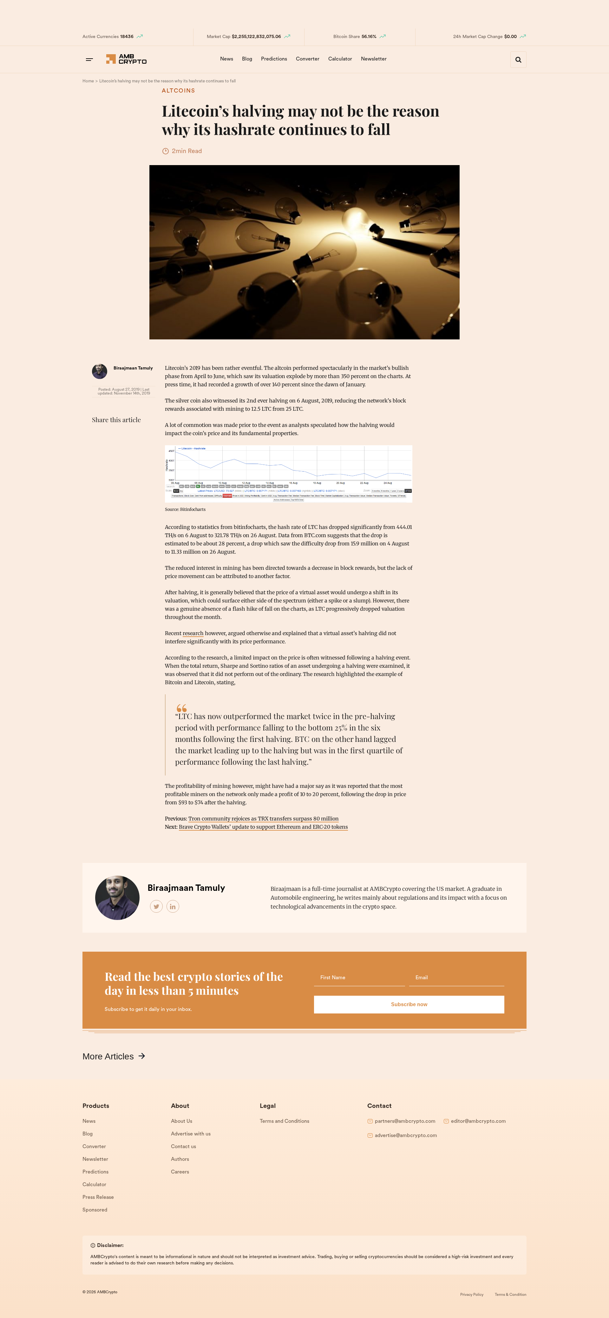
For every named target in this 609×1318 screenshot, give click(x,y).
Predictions (274, 59)
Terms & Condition (511, 1295)
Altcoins (178, 91)
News (226, 59)
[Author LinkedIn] (173, 906)
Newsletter (374, 59)
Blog (247, 59)
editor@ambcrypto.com (478, 1121)
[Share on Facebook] (98, 435)
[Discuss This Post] (98, 450)
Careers (180, 1172)
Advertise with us (191, 1134)
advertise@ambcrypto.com (406, 1135)
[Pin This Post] (126, 435)
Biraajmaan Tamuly (133, 368)
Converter (307, 59)
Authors (180, 1159)
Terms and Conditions (284, 1121)
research (193, 633)
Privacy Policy (471, 1295)
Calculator (340, 59)
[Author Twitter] (156, 906)
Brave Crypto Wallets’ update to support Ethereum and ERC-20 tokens (263, 827)
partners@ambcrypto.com (405, 1121)
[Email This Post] (140, 435)
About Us (181, 1121)
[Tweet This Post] (112, 435)
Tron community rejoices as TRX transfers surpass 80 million (263, 818)
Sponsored (94, 1210)
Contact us (183, 1146)
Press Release (98, 1197)
